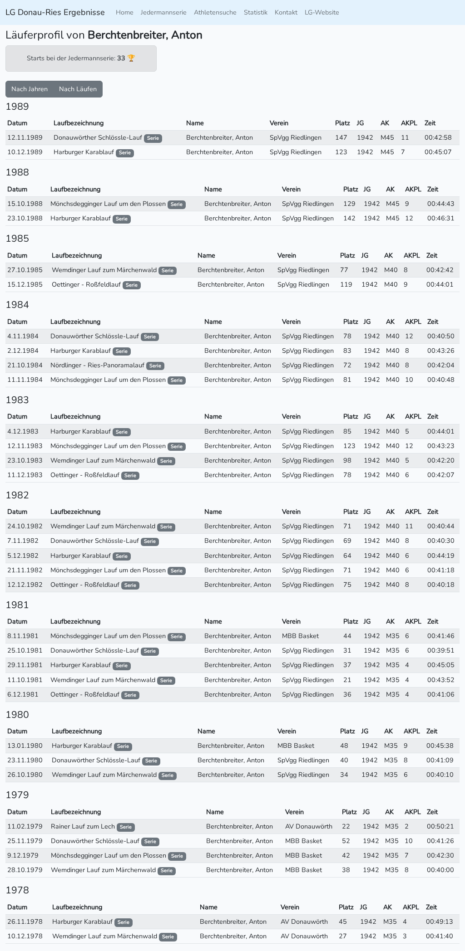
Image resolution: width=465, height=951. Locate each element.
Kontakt (286, 12)
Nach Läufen (78, 88)
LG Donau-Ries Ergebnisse (55, 12)
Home (125, 12)
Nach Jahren (29, 88)
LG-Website (322, 12)
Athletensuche (215, 12)
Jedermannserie (164, 12)
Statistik (255, 12)
